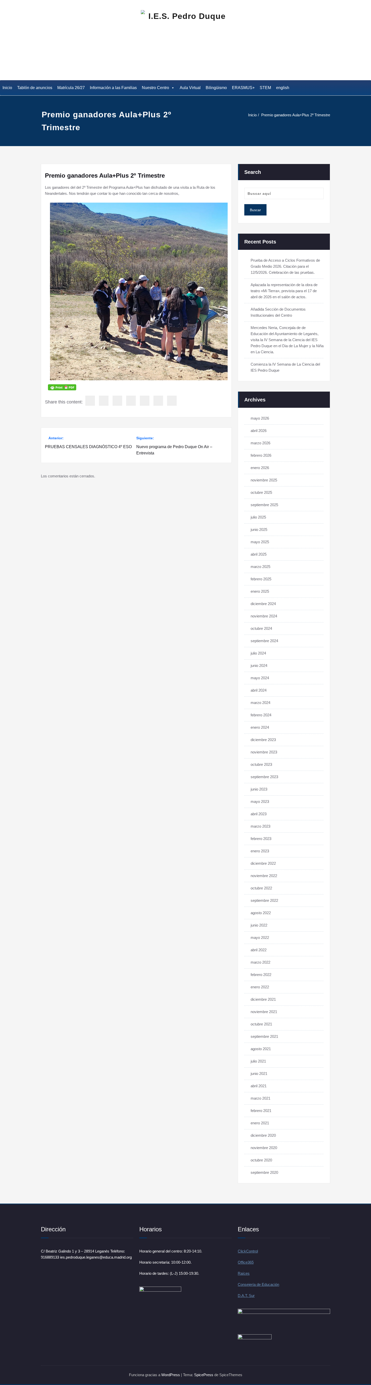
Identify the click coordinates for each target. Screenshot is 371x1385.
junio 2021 (259, 1073)
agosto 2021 (261, 1049)
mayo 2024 (260, 678)
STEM (265, 88)
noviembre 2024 (264, 616)
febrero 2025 (261, 579)
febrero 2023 (261, 838)
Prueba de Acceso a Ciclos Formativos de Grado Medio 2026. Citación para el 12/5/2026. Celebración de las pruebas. (285, 266)
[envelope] (131, 401)
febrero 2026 (261, 455)
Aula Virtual (190, 88)
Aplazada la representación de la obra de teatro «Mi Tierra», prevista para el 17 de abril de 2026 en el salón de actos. (284, 291)
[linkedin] (117, 401)
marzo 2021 (260, 1098)
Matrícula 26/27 (71, 88)
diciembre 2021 (263, 999)
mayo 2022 (260, 937)
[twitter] (104, 401)
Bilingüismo (216, 88)
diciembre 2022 (263, 863)
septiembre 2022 (264, 900)
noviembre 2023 (264, 752)
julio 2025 (258, 517)
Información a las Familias (113, 88)
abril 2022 (259, 950)
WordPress (170, 1375)
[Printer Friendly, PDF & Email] (62, 387)
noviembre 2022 (264, 876)
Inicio (7, 88)
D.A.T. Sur (246, 1295)
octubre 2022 (261, 888)
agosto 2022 (261, 913)
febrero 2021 (261, 1110)
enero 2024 (260, 727)
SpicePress (203, 1375)
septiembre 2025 (264, 505)
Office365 (246, 1262)
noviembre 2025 (264, 480)
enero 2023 (260, 851)
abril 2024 (259, 690)
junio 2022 (259, 925)
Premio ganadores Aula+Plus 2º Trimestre (295, 115)
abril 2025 (259, 554)
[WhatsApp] (158, 401)
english (282, 88)
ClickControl (248, 1251)
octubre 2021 (261, 1024)
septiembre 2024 (264, 641)
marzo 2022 (260, 962)
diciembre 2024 (263, 604)
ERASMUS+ (243, 88)
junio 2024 (259, 665)
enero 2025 (260, 591)
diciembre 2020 (263, 1135)
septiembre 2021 (264, 1036)
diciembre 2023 (263, 740)
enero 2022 (260, 987)
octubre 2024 (261, 628)
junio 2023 (259, 789)
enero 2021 (260, 1123)
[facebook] (90, 401)
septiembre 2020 (264, 1172)
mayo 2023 (260, 801)
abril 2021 (259, 1086)
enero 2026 (260, 468)
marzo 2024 (260, 702)
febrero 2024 (261, 715)
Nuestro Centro (155, 88)
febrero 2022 (261, 974)
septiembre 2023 (264, 777)
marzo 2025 (260, 566)
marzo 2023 (260, 826)
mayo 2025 (260, 542)
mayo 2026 (260, 418)
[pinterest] (144, 401)
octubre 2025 (261, 492)
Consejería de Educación (258, 1284)
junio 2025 (259, 529)
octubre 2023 (261, 764)
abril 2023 (259, 814)
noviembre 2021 (264, 1012)
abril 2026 (259, 430)
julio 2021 (258, 1061)
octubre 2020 (261, 1160)
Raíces (244, 1273)
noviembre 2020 (264, 1148)
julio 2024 (258, 653)
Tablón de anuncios (34, 88)
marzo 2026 (260, 443)
